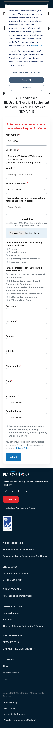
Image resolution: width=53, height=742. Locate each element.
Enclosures (10, 566)
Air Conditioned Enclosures (16, 573)
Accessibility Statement (15, 714)
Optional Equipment (12, 580)
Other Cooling (12, 606)
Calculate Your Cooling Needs (20, 508)
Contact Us (10, 499)
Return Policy (10, 708)
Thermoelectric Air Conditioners (18, 549)
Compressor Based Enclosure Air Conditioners (25, 556)
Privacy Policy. (23, 448)
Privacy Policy (36, 45)
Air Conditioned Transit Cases (17, 596)
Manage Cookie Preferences (26, 72)
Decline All (26, 87)
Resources (9, 642)
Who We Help (11, 635)
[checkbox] (26, 256)
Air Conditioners (13, 543)
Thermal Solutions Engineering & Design (23, 626)
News (5, 679)
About (6, 666)
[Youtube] (25, 491)
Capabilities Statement (17, 648)
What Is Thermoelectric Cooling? (20, 720)
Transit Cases (12, 589)
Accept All (26, 80)
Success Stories (11, 672)
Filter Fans (8, 619)
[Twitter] (12, 491)
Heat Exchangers (11, 613)
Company (9, 659)
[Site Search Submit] (47, 4)
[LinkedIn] (19, 491)
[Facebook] (5, 491)
